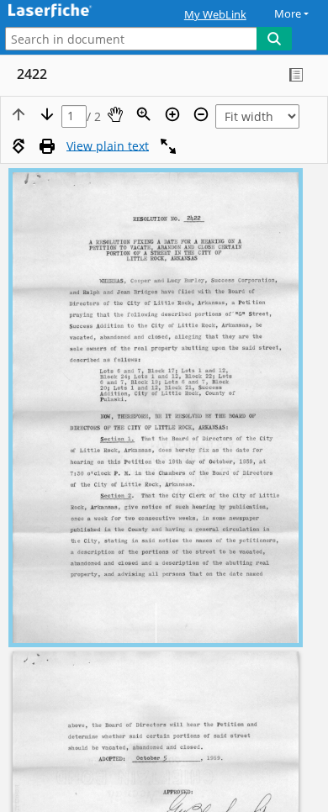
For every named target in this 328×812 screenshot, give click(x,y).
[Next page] (47, 114)
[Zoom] (144, 114)
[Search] (274, 38)
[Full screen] (168, 146)
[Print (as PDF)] (47, 146)
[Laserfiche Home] (71, 11)
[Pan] (115, 114)
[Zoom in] (172, 114)
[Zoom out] (201, 114)
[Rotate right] (18, 146)
